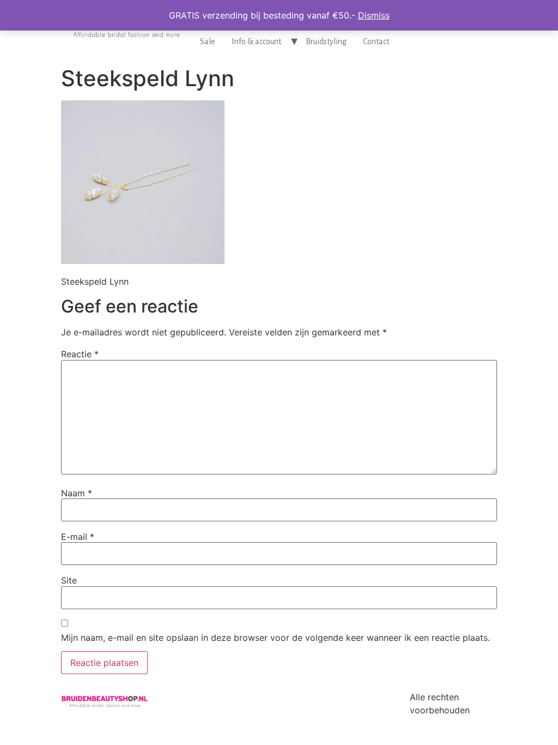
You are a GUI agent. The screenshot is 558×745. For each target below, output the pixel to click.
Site (69, 580)
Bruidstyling (326, 41)
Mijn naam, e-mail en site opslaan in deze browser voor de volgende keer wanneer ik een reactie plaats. (275, 637)
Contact (376, 41)
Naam (76, 493)
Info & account (256, 41)
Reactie (80, 354)
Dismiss (374, 15)
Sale (207, 41)
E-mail (77, 536)
